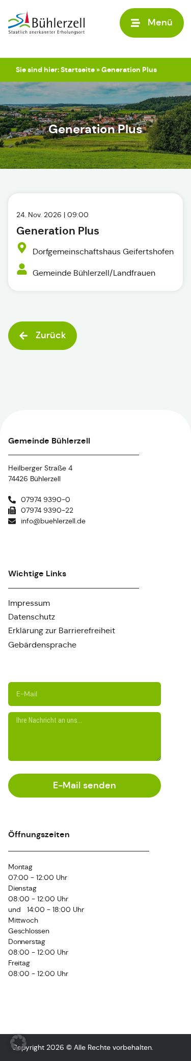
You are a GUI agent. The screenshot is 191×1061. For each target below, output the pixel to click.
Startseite (78, 69)
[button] (152, 22)
